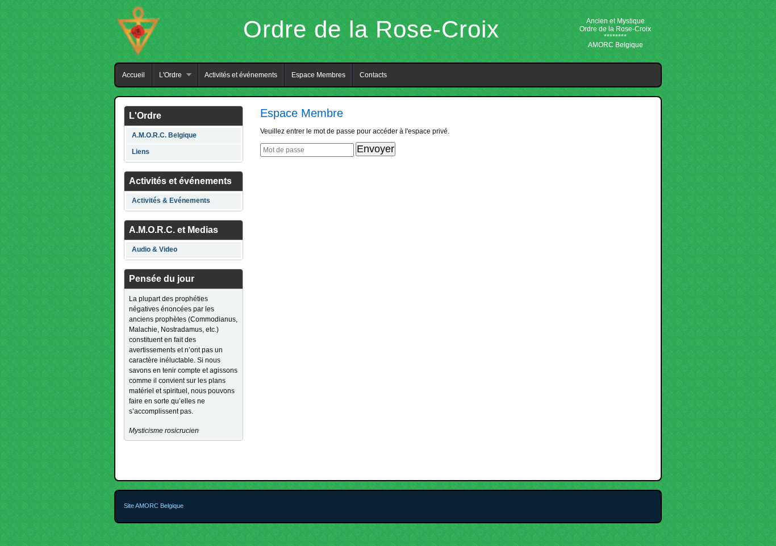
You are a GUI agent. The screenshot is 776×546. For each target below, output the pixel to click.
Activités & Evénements (171, 201)
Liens (140, 152)
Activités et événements (241, 75)
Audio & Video (154, 249)
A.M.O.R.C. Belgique (164, 135)
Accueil (133, 75)
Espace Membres (318, 75)
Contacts (373, 75)
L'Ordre (167, 75)
